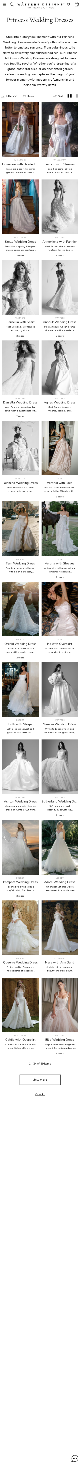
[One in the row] (77, 96)
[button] (74, 1458)
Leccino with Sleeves (60, 164)
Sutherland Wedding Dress (60, 801)
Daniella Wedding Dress (20, 402)
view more (40, 1079)
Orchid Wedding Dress (20, 644)
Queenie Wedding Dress (20, 962)
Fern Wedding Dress (20, 563)
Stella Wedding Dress (20, 242)
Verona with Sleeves (59, 563)
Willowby (20, 160)
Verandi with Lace (59, 483)
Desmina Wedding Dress (20, 483)
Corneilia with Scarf (20, 322)
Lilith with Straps (20, 724)
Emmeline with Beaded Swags (20, 164)
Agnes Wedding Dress (60, 402)
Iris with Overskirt (59, 644)
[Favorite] (32, 151)
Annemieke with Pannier (59, 242)
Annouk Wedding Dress (59, 322)
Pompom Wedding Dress (20, 882)
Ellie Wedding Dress (59, 1040)
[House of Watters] (40, 5)
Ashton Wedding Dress (20, 801)
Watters (60, 237)
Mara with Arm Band (59, 962)
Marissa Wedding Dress (59, 724)
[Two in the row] (70, 96)
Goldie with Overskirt (20, 1040)
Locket (60, 479)
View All (40, 1094)
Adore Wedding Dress (59, 882)
